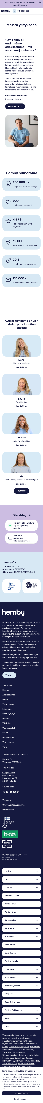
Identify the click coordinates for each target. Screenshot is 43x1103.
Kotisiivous (23, 1055)
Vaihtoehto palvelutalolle (13, 1052)
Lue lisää (20, 367)
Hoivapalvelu (8, 1061)
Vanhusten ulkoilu (26, 1063)
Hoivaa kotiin (21, 1061)
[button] (21, 538)
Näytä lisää (22, 491)
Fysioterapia (7, 1058)
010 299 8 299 (9, 775)
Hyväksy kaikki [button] (21, 1093)
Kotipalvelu (19, 1058)
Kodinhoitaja (33, 1061)
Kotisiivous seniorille (11, 1066)
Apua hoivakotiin (28, 1035)
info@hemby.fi (8, 772)
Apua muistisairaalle (24, 1049)
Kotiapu (29, 1058)
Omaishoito (18, 1044)
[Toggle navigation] (39, 11)
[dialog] (21, 1085)
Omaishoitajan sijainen (19, 1046)
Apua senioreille (9, 1063)
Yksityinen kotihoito (11, 1035)
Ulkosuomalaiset (9, 1055)
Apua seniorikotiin (10, 1038)
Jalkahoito (34, 1055)
